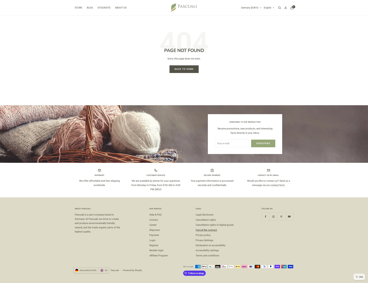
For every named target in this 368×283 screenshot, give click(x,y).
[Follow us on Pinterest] (281, 217)
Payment (154, 235)
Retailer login (156, 250)
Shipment (154, 230)
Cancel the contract (206, 230)
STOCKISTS (104, 7)
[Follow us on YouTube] (289, 217)
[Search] (279, 7)
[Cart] (291, 7)
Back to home (184, 69)
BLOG (90, 7)
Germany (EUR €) (249, 7)
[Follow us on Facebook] (266, 217)
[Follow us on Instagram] (273, 217)
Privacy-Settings (204, 240)
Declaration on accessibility (210, 245)
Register (153, 245)
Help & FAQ (155, 214)
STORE (78, 7)
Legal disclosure (204, 214)
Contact (153, 219)
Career (153, 224)
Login (152, 240)
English (267, 7)
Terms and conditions (207, 255)
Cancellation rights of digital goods (215, 224)
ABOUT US (120, 7)
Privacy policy (203, 235)
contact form (277, 185)
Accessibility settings (207, 250)
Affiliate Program (158, 255)
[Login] (285, 8)
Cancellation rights (206, 219)
